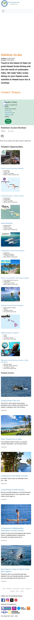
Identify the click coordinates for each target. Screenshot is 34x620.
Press (17, 591)
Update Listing (8, 121)
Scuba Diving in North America (12, 490)
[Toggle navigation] (3, 11)
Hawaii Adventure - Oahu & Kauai (12, 196)
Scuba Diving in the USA (10, 401)
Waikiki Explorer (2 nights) (10, 333)
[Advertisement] (17, 31)
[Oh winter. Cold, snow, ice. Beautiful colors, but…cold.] (16, 462)
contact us (8, 114)
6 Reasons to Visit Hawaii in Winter (14, 476)
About (4, 588)
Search (22, 588)
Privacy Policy (16, 588)
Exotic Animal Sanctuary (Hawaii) (12, 168)
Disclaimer (9, 588)
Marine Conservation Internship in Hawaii (15, 278)
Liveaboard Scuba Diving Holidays (12, 250)
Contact (22, 591)
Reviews (3, 131)
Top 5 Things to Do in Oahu (11, 439)
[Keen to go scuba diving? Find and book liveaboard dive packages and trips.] (10, 240)
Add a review (11, 131)
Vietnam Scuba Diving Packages (12, 305)
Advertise (12, 591)
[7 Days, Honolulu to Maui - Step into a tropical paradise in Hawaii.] (10, 212)
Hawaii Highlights (7, 223)
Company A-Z (28, 588)
